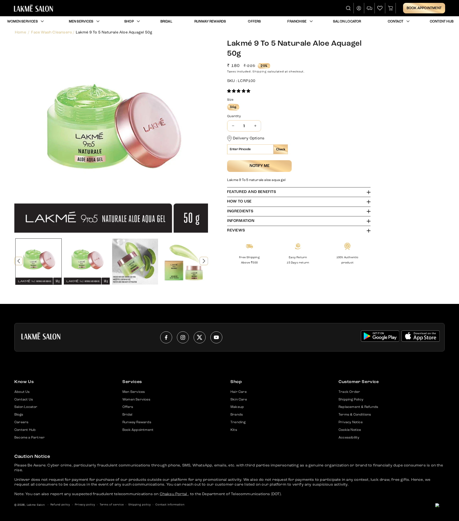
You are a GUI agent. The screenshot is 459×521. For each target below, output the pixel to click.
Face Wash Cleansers (51, 32)
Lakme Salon (36, 505)
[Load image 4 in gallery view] (183, 262)
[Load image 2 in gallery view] (87, 262)
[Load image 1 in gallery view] (38, 262)
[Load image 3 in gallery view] (135, 262)
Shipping (259, 71)
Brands (236, 414)
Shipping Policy (351, 399)
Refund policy (60, 505)
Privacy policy (85, 505)
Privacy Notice (351, 422)
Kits (233, 430)
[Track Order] (369, 8)
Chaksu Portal (174, 494)
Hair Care (238, 392)
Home (20, 32)
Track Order (349, 392)
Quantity (234, 116)
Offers (127, 407)
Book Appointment (424, 8)
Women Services (22, 21)
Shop (129, 21)
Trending (238, 422)
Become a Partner (29, 437)
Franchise (296, 21)
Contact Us (23, 399)
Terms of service (112, 505)
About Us (22, 392)
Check (280, 149)
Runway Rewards (136, 422)
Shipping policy (139, 505)
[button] (238, 91)
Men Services (81, 21)
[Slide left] (18, 261)
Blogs (18, 414)
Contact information (169, 505)
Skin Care (238, 399)
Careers (21, 422)
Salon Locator (26, 407)
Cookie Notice (350, 430)
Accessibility (349, 437)
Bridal (127, 414)
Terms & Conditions (355, 414)
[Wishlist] (380, 8)
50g (234, 107)
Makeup (237, 407)
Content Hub (25, 430)
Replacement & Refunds (358, 407)
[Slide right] (204, 261)
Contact (395, 21)
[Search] (348, 8)
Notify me (259, 166)
